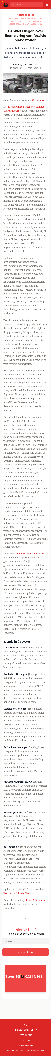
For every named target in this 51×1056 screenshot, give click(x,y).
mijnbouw (15, 24)
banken (14, 18)
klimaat (37, 21)
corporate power (31, 18)
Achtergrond (25, 15)
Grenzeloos (38, 100)
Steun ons (26, 1035)
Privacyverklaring (26, 1030)
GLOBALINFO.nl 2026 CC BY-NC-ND (25, 1050)
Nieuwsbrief (26, 1045)
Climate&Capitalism (35, 900)
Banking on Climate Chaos (17, 893)
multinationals (33, 24)
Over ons (26, 1040)
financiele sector (19, 21)
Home (25, 1025)
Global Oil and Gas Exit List (30, 553)
